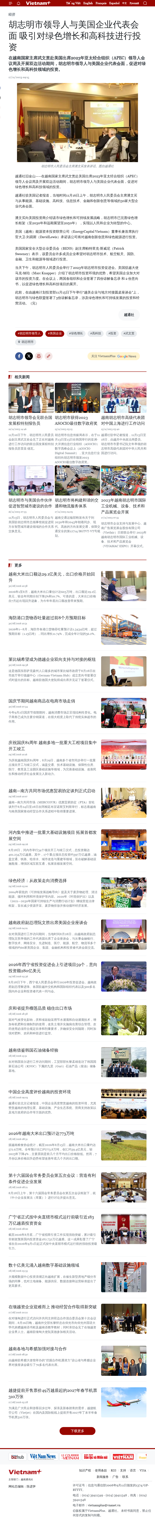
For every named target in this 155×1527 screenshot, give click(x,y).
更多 (18, 565)
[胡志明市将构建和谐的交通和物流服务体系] (77, 480)
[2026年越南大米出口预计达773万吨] (123, 1145)
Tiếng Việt (73, 3)
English (88, 3)
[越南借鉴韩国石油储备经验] (123, 1062)
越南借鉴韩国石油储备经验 (33, 1050)
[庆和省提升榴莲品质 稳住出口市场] (123, 1020)
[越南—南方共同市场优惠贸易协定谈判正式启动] (123, 803)
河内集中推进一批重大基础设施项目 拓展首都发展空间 (53, 835)
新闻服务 (103, 1477)
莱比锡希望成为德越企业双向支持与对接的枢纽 (52, 659)
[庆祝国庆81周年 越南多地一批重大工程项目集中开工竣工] (123, 754)
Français (101, 3)
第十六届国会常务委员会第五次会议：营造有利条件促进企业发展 (52, 1178)
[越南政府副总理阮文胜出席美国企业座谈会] (123, 934)
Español (114, 3)
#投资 (112, 333)
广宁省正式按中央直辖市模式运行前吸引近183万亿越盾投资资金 (51, 1220)
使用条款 (101, 1470)
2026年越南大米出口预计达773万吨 (41, 1133)
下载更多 (77, 1431)
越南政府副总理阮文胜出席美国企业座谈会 (48, 922)
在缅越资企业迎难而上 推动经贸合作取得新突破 (53, 1306)
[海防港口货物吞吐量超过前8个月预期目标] (123, 630)
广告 (115, 1477)
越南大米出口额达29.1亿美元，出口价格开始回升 (52, 577)
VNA (143, 1470)
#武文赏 (128, 333)
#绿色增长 (76, 333)
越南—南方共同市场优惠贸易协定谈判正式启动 (52, 790)
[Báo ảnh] (103, 1457)
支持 (123, 1470)
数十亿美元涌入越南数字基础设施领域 (44, 1265)
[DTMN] (76, 1457)
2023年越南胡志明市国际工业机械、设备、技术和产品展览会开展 (123, 506)
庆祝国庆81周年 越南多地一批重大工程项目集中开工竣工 (53, 745)
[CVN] (51, 1457)
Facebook (19, 356)
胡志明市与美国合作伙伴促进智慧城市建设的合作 (30, 503)
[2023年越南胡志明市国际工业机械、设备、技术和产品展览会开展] (123, 480)
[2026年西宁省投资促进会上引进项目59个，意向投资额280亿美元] (123, 976)
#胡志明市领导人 (29, 333)
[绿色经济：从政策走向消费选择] (123, 892)
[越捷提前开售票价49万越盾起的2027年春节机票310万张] (123, 1402)
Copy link (49, 356)
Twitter (29, 356)
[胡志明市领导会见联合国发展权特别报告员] (31, 398)
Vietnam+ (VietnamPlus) (38, 3)
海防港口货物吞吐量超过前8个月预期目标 (47, 617)
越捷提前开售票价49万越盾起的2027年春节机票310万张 (53, 1393)
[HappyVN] (130, 1457)
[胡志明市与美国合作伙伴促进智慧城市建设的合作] (31, 480)
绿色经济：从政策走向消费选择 (38, 880)
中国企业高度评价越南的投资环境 (40, 1091)
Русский (134, 3)
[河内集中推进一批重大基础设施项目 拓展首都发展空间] (123, 844)
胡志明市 (28, 342)
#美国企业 (55, 333)
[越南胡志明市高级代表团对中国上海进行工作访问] (123, 398)
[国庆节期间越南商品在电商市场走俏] (123, 713)
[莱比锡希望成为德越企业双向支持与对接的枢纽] (123, 671)
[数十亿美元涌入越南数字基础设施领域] (123, 1277)
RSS (113, 1470)
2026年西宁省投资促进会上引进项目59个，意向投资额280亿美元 (53, 967)
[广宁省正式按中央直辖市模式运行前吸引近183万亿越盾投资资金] (123, 1229)
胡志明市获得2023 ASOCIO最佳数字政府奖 (76, 420)
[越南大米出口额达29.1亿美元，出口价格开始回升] (123, 586)
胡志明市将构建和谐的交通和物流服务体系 (76, 503)
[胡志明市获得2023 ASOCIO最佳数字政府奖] (77, 398)
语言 (133, 1470)
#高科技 (95, 333)
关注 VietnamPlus (103, 356)
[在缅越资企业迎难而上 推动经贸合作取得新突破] (123, 1319)
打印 (39, 356)
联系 (125, 1477)
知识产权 (85, 1470)
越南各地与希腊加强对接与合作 (38, 1348)
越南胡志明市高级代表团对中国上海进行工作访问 (123, 420)
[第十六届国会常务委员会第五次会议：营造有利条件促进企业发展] (123, 1187)
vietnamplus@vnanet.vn (104, 1505)
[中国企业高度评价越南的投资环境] (123, 1104)
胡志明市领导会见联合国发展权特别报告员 (30, 420)
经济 (12, 14)
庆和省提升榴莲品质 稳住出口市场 (40, 1008)
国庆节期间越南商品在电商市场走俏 (42, 701)
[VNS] (24, 1457)
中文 (124, 3)
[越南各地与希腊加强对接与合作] (123, 1361)
